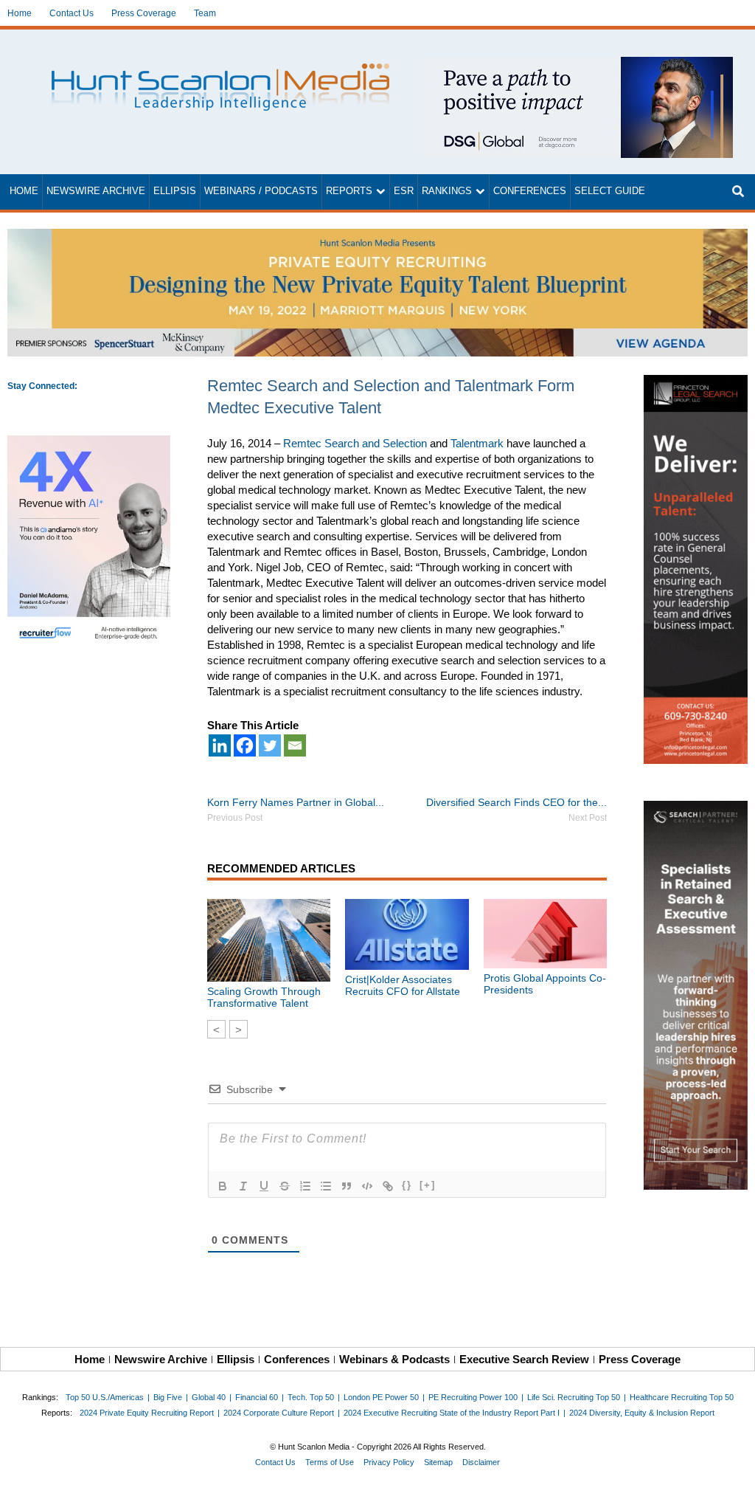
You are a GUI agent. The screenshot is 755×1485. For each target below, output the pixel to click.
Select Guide (609, 191)
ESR (404, 191)
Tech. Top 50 (311, 1397)
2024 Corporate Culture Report (278, 1412)
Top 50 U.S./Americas (105, 1397)
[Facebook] (245, 745)
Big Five (167, 1397)
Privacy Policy (388, 1462)
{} (407, 1185)
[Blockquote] (346, 1186)
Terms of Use (329, 1462)
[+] (428, 1185)
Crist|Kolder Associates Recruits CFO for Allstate (402, 985)
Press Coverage (143, 13)
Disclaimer (481, 1462)
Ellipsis (174, 191)
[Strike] (284, 1186)
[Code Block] (367, 1186)
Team (205, 13)
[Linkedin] (220, 745)
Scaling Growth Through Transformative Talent (264, 997)
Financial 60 (256, 1397)
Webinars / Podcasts (261, 191)
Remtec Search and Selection (355, 443)
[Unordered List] (326, 1186)
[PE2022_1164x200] (377, 236)
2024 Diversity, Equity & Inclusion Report (641, 1412)
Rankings (447, 191)
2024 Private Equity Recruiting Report (147, 1412)
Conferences (529, 191)
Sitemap (438, 1462)
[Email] (295, 745)
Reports (349, 191)
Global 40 (209, 1397)
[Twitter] (270, 745)
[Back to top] (734, 1464)
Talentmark (477, 443)
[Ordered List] (305, 1186)
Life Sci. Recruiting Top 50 (573, 1397)
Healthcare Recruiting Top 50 (682, 1397)
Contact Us (71, 13)
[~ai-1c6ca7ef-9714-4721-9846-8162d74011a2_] (578, 64)
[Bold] (222, 1186)
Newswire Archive (95, 191)
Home (19, 13)
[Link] (388, 1186)
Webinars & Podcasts (394, 1359)
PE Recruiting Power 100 (473, 1397)
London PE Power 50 (381, 1397)
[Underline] (264, 1186)
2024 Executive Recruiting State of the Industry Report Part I (452, 1412)
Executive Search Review (524, 1359)
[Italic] (243, 1186)
